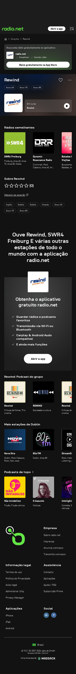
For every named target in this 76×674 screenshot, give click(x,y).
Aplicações (49, 578)
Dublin (21, 205)
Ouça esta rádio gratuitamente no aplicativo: (31, 48)
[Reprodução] (67, 106)
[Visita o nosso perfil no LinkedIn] (46, 615)
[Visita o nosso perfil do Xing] (53, 615)
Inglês (9, 205)
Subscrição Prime (53, 591)
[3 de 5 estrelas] (16, 185)
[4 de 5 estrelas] (21, 185)
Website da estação (14, 195)
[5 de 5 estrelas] (26, 185)
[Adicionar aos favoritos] (60, 80)
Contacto (48, 572)
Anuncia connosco (53, 548)
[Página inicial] (5, 39)
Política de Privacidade (18, 578)
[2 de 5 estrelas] (11, 185)
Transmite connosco (55, 554)
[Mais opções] (70, 80)
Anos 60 (10, 88)
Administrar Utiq (15, 591)
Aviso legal (11, 585)
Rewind (30, 108)
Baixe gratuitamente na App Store (38, 65)
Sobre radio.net (52, 535)
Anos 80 (37, 88)
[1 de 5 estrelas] (6, 185)
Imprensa (49, 541)
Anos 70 (24, 88)
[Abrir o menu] (72, 29)
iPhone (9, 615)
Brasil (40, 645)
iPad (8, 622)
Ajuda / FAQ (50, 585)
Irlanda (45, 205)
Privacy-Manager (15, 598)
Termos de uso (14, 572)
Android (10, 628)
